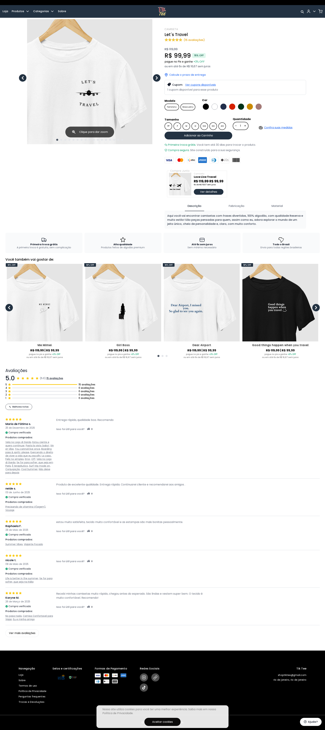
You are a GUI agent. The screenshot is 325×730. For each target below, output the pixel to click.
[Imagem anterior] (22, 78)
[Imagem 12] (102, 140)
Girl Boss (123, 345)
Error (27, 459)
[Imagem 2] (61, 140)
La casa (46, 455)
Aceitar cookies (162, 722)
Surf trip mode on (39, 466)
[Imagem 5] (73, 140)
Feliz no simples (14, 459)
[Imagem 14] (110, 140)
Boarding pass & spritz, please (28, 450)
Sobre (62, 11)
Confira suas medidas (278, 127)
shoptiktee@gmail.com (292, 675)
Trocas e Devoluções (31, 702)
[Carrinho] (320, 11)
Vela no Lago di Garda (18, 442)
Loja (5, 11)
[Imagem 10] (94, 140)
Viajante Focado (33, 544)
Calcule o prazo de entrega (187, 75)
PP (168, 126)
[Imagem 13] (106, 140)
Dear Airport (201, 345)
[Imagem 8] (86, 140)
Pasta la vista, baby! (37, 445)
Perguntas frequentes (32, 696)
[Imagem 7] (82, 140)
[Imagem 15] (114, 140)
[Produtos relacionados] (158, 356)
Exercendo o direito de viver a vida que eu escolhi (29, 454)
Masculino (187, 106)
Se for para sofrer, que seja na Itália (28, 580)
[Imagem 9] (90, 140)
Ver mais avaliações (22, 633)
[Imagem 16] (118, 140)
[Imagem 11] (98, 140)
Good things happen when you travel (280, 345)
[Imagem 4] (69, 140)
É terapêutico (20, 466)
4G (222, 126)
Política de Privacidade (32, 691)
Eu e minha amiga (24, 619)
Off (33, 459)
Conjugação (12, 469)
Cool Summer (29, 469)
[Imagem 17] (122, 140)
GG (204, 126)
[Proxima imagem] (156, 78)
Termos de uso (28, 685)
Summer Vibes (14, 544)
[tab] (194, 206)
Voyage (9, 510)
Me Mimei (45, 345)
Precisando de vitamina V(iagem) (25, 506)
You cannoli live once (27, 449)
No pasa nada (13, 616)
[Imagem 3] (65, 140)
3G (213, 126)
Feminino (172, 106)
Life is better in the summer (21, 578)
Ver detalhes (208, 192)
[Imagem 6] (78, 140)
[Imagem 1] (57, 140)
